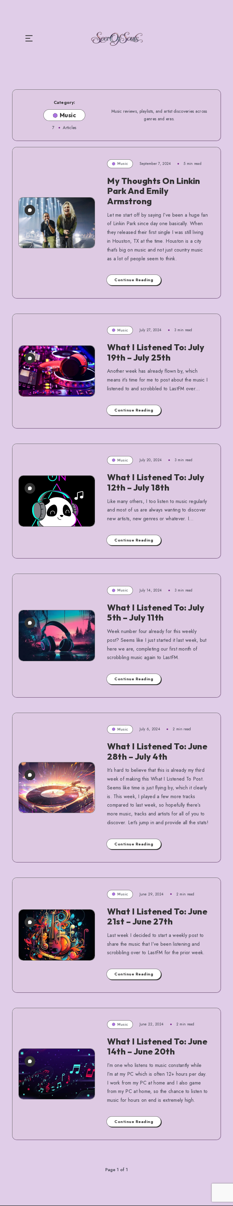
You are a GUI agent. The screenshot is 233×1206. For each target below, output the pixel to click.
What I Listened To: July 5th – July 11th (155, 612)
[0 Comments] (30, 210)
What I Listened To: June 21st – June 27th (157, 916)
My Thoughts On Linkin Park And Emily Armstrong (153, 190)
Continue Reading (133, 280)
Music (122, 163)
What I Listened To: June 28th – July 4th (157, 751)
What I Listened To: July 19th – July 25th (155, 352)
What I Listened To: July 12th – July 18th (155, 482)
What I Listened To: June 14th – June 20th (157, 1046)
